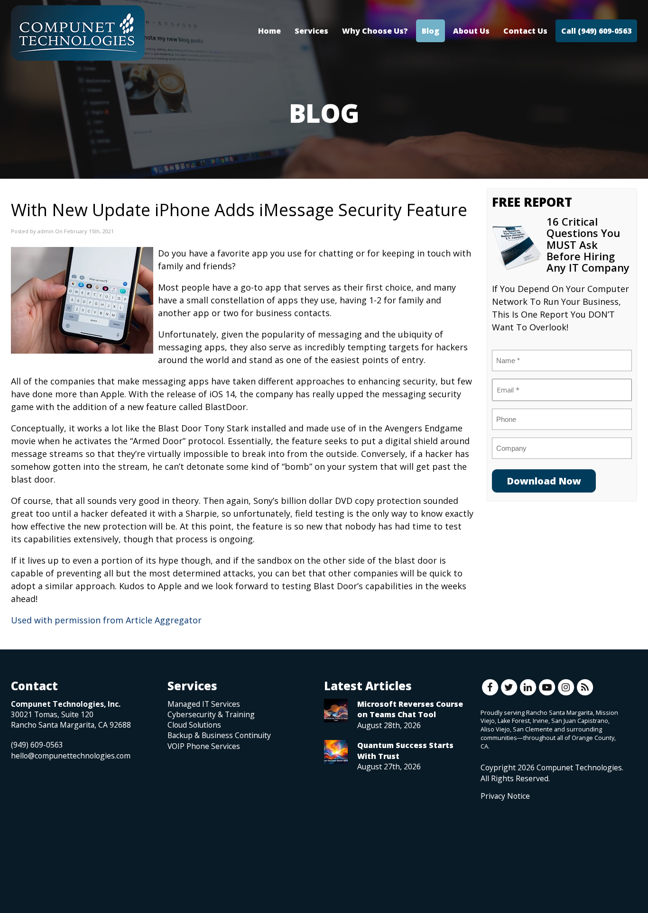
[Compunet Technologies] (78, 33)
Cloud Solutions (194, 725)
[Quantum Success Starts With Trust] (336, 752)
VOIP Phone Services (203, 746)
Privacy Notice (505, 796)
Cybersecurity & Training (211, 714)
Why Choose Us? (375, 31)
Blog (430, 31)
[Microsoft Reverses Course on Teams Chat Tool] (336, 710)
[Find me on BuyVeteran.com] (502, 844)
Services (311, 31)
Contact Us (525, 31)
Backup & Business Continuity (219, 735)
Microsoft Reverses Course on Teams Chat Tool (410, 709)
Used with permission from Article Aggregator (106, 620)
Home (269, 31)
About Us (471, 31)
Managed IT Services (203, 704)
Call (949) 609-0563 (596, 31)
